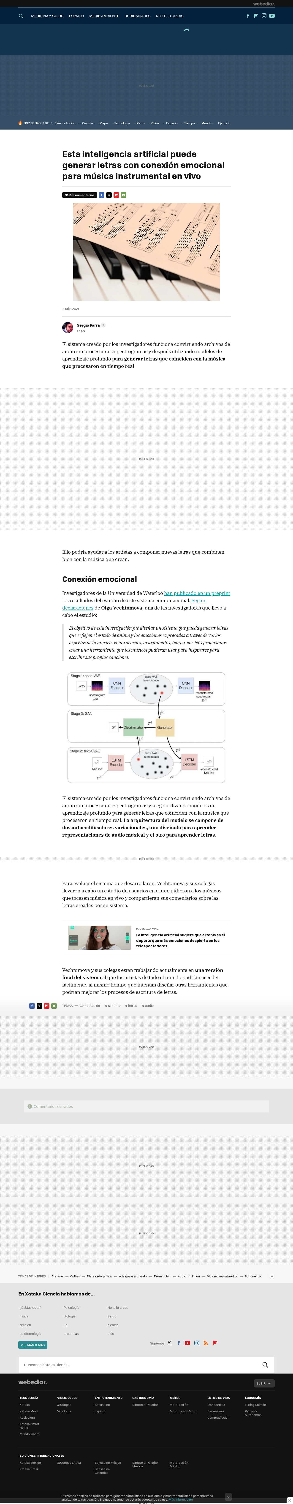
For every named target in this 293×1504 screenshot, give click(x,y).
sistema (114, 1005)
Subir (261, 1383)
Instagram (264, 16)
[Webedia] (264, 3)
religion (25, 1324)
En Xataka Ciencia (147, 929)
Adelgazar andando (133, 1276)
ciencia (113, 1324)
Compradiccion (218, 1417)
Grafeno (58, 1276)
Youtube (272, 16)
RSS (205, 1342)
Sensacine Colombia (102, 1471)
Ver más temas (33, 1345)
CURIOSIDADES (137, 15)
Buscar (265, 1365)
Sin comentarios (81, 195)
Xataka (25, 1404)
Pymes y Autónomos (253, 1413)
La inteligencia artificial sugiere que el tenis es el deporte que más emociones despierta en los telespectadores (180, 940)
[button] (91, 325)
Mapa (104, 123)
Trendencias (216, 1404)
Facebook (248, 16)
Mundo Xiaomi (30, 1434)
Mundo (206, 123)
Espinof (100, 1411)
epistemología (30, 1333)
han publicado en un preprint (197, 593)
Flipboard (256, 16)
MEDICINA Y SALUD (47, 15)
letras (132, 1005)
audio (149, 1005)
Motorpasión (179, 1404)
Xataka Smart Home (29, 1426)
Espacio (172, 123)
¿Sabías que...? (31, 1307)
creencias (71, 1333)
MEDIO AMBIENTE (104, 15)
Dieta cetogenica (99, 1276)
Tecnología (122, 123)
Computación (90, 1005)
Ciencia (87, 123)
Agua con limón (189, 1276)
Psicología (71, 1307)
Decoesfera (215, 1411)
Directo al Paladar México (145, 1464)
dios (111, 1333)
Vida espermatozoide (222, 1276)
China (155, 123)
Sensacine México (108, 1462)
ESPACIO (76, 15)
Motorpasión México (179, 1464)
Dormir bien (162, 1276)
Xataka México (30, 1462)
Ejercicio (224, 123)
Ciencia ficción (65, 123)
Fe (65, 1324)
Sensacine (102, 1404)
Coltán (75, 1276)
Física (24, 1316)
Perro (141, 123)
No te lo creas (118, 1307)
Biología (70, 1316)
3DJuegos (64, 1404)
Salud (112, 1316)
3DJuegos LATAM (69, 1462)
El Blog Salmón (255, 1404)
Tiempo (189, 123)
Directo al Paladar (145, 1404)
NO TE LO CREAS (169, 15)
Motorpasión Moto (183, 1411)
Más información (181, 1499)
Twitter (109, 195)
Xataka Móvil (29, 1411)
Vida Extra (64, 1411)
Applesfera (27, 1417)
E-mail (123, 195)
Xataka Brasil (29, 1469)
